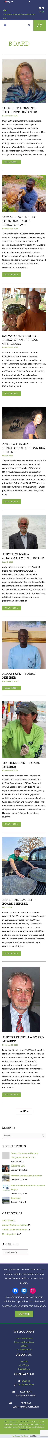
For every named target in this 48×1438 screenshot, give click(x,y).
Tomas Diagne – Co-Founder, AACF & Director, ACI (19, 221)
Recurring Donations (24, 1342)
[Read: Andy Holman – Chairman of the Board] (24, 532)
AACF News (7, 1220)
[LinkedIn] (43, 8)
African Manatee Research (14, 1230)
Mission (24, 1361)
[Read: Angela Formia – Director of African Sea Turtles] (24, 423)
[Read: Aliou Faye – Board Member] (24, 645)
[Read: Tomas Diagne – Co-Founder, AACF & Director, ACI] (24, 193)
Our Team (24, 1365)
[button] (29, 25)
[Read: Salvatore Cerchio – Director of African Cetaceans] (24, 309)
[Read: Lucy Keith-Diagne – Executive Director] (24, 81)
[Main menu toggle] (5, 25)
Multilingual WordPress (20, 1436)
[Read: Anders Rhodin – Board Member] (21, 999)
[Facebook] (40, 8)
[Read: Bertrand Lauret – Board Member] (24, 866)
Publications (24, 1369)
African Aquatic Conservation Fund (16, 1422)
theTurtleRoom (24, 1429)
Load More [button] (24, 1111)
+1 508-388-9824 (26, 1385)
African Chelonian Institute (15, 1225)
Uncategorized (9, 1234)
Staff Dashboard (24, 1350)
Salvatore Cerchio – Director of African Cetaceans (20, 340)
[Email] (43, 12)
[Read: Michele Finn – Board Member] (24, 729)
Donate (24, 1346)
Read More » (11, 162)
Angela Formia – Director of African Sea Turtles (23, 448)
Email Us (26, 1381)
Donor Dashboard (24, 1338)
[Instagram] (40, 12)
